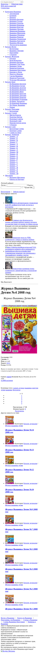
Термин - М (14, 152)
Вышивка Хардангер (17, 41)
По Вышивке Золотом (18, 88)
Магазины (9, 175)
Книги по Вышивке (24, 618)
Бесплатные (14, 111)
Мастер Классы (15, 115)
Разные (12, 107)
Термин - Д (14, 144)
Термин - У (14, 166)
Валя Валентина (16, 60)
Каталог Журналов (12, 56)
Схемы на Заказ (15, 133)
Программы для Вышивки (10, 620)
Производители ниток (18, 123)
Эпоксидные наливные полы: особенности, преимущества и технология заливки (21, 270)
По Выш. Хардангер (17, 101)
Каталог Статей (11, 113)
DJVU (8, 363)
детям (3, 390)
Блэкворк (13, 15)
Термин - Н (14, 154)
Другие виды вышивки (18, 45)
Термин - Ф (14, 168)
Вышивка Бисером (16, 19)
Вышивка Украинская (18, 39)
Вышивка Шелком (16, 43)
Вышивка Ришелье (17, 37)
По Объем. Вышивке (17, 105)
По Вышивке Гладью (17, 86)
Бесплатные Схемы (17, 129)
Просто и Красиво (16, 74)
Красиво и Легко (16, 72)
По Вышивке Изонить (18, 90)
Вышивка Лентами (17, 29)
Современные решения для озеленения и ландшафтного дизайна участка (20, 254)
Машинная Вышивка (17, 31)
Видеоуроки (14, 49)
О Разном (13, 54)
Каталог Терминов (12, 134)
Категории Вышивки (13, 12)
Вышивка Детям (16, 66)
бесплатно (16, 390)
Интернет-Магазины (17, 177)
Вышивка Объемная (17, 35)
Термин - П (14, 158)
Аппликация (14, 14)
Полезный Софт (15, 121)
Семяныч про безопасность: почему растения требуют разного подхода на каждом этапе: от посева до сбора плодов (21, 222)
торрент (8, 377)
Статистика (5, 8)
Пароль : (30, 185)
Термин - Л (14, 150)
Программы (14, 53)
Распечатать (19, 411)
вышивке (9, 390)
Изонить (13, 17)
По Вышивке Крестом (18, 93)
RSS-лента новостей (8, 6)
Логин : (3, 185)
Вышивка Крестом (16, 27)
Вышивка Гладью (16, 21)
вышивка (28, 388)
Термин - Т (14, 164)
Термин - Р (14, 160)
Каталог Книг (10, 82)
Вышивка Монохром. (17, 33)
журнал (21, 388)
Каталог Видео (10, 47)
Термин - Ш (14, 173)
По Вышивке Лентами (18, 95)
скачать (16, 388)
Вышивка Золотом (16, 23)
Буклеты (13, 58)
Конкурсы (4, 4)
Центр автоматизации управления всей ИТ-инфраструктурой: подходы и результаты (21, 205)
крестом (35, 388)
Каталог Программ (12, 109)
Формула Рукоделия (17, 78)
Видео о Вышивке (7, 618)
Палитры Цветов (16, 117)
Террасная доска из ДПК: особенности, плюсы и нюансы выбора (19, 238)
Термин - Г (14, 142)
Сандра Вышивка (16, 76)
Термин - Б (14, 138)
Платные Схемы (16, 131)
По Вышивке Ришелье (18, 97)
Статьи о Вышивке (30, 620)
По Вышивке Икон (17, 92)
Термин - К (14, 148)
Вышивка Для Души (17, 64)
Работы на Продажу (17, 179)
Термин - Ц (14, 172)
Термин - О (14, 156)
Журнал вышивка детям (14, 426)
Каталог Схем (10, 127)
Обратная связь (17, 4)
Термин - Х (14, 170)
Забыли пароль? (19, 192)
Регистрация (5, 192)
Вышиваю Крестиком (18, 70)
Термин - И (14, 146)
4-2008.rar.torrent (7, 380)
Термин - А (14, 136)
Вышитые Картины (17, 68)
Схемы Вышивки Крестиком (14, 622)
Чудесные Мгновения (18, 80)
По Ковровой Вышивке (18, 103)
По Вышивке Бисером (18, 84)
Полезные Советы (16, 119)
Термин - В (14, 140)
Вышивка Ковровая (17, 25)
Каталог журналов (30, 424)
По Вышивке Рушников (18, 99)
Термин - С (14, 162)
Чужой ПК (28, 187)
